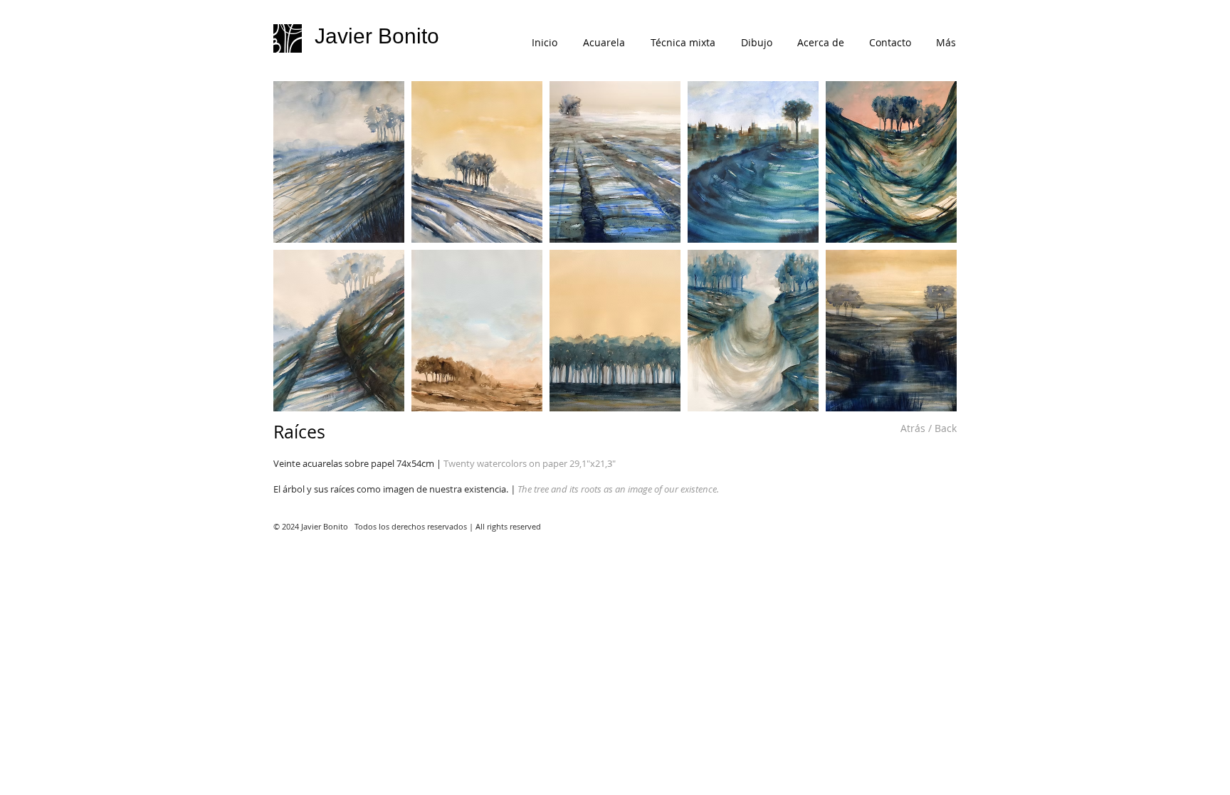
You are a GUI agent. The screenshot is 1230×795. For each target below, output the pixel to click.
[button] (338, 162)
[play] (927, 400)
